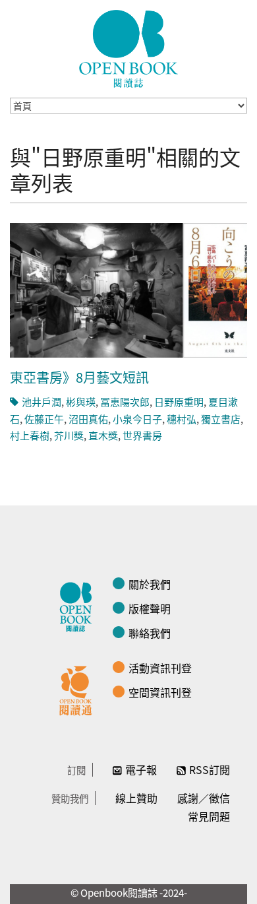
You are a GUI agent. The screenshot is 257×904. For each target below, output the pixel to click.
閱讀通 (79, 689)
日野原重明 (179, 401)
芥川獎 (69, 435)
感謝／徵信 (203, 798)
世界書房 (142, 435)
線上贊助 (136, 798)
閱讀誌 (79, 605)
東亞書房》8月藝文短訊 (79, 377)
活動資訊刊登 (160, 668)
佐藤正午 (44, 419)
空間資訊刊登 (160, 692)
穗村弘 (181, 419)
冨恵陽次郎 (125, 401)
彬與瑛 (81, 401)
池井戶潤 (41, 401)
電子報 (141, 769)
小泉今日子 (137, 419)
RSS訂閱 (209, 769)
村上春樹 (29, 435)
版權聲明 (149, 608)
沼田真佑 (88, 419)
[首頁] (128, 49)
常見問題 (209, 816)
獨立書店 (221, 419)
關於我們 (149, 584)
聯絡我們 (149, 633)
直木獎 (103, 435)
